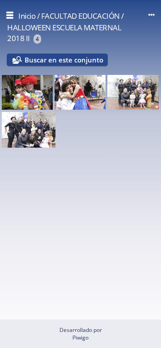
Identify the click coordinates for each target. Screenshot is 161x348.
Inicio (26, 16)
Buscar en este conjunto (64, 59)
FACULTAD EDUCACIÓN (80, 16)
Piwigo (80, 337)
